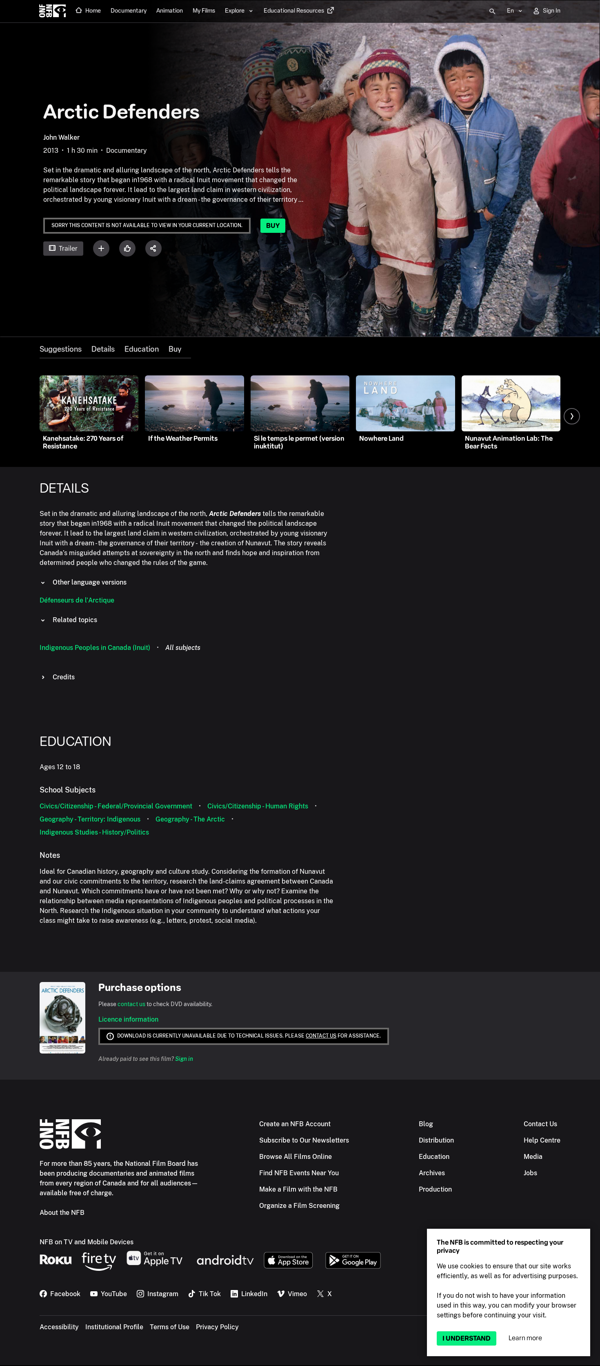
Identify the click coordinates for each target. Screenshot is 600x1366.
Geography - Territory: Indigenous (90, 819)
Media (533, 1157)
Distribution (436, 1140)
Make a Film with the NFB (298, 1189)
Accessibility (59, 1327)
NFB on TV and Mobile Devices (86, 1242)
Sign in (184, 1059)
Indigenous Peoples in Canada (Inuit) (95, 648)
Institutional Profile (114, 1327)
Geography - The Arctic (190, 819)
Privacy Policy (217, 1327)
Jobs (530, 1173)
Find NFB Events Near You (299, 1173)
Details (103, 349)
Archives (432, 1173)
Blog (426, 1124)
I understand (466, 1338)
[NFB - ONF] (52, 11)
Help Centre (542, 1140)
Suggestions (61, 349)
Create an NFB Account (295, 1124)
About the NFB (62, 1212)
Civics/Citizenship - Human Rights (257, 806)
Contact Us (540, 1124)
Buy (273, 226)
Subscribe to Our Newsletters (304, 1140)
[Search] (492, 11)
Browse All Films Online (295, 1157)
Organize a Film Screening (299, 1206)
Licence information (128, 1019)
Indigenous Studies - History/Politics (94, 832)
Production (435, 1189)
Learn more (525, 1338)
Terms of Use (169, 1327)
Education (141, 349)
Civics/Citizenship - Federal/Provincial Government (116, 806)
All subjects (182, 648)
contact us (131, 1004)
